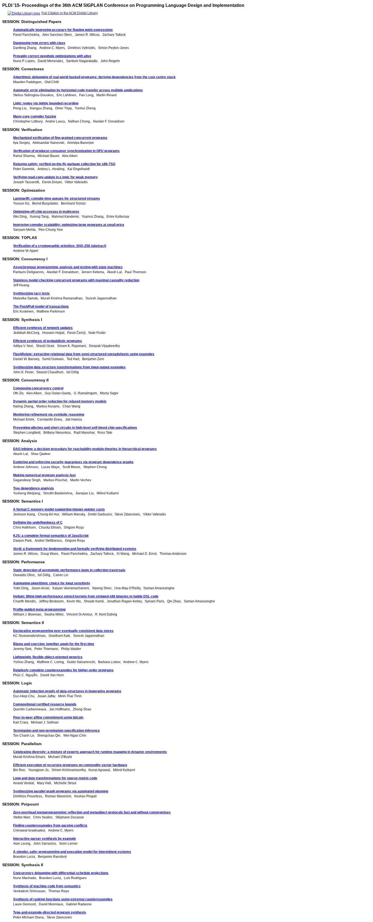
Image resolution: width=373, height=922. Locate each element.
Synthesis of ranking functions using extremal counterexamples (63, 899)
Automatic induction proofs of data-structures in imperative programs (67, 691)
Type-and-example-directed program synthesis (49, 912)
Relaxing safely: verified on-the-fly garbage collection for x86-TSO (64, 164)
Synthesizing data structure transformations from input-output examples (69, 367)
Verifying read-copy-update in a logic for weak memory (55, 177)
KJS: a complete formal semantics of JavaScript (50, 536)
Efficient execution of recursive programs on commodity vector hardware (70, 765)
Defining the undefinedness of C (38, 522)
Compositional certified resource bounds (44, 704)
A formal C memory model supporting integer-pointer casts (59, 509)
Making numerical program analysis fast (44, 475)
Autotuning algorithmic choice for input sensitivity (51, 583)
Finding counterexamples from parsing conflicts (50, 825)
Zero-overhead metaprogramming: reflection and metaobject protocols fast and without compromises (92, 812)
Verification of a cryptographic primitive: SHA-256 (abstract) (59, 246)
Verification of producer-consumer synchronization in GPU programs (66, 151)
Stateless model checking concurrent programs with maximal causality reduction (76, 280)
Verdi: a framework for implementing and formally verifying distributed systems (74, 549)
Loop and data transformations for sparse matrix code (55, 778)
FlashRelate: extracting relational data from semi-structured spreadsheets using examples (83, 354)
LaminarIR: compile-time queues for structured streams (56, 198)
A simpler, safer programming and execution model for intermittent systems (72, 852)
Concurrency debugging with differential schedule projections (60, 873)
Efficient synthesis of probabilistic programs (47, 341)
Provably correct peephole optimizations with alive (52, 56)
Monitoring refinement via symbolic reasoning (48, 414)
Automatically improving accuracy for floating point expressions (63, 30)
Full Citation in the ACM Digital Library (70, 13)
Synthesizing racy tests (31, 293)
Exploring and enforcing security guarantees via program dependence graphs (73, 462)
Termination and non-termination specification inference (56, 731)
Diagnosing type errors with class (39, 43)
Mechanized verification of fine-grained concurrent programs (60, 138)
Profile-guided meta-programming (39, 609)
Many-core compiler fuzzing (34, 116)
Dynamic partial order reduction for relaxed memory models (59, 401)
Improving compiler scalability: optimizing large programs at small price (68, 225)
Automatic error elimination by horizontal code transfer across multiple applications (78, 90)
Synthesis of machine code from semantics (47, 886)
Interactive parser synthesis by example (44, 839)
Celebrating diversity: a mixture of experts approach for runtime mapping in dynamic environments (90, 752)
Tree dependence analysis (33, 488)
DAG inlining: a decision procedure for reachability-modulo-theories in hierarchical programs (85, 449)
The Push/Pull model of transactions (41, 306)
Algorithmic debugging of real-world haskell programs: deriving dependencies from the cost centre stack (94, 77)
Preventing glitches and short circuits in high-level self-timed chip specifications (75, 428)
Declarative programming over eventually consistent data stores (63, 631)
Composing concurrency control (38, 388)
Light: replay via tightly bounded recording (45, 103)
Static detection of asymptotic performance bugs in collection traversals (69, 570)
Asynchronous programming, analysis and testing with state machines (68, 267)
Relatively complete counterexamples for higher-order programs (63, 670)
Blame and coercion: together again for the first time (53, 644)
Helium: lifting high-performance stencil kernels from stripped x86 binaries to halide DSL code (85, 596)
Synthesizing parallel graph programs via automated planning (60, 791)
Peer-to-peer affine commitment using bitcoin (48, 717)
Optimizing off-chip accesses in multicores (46, 212)
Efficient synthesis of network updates (43, 328)
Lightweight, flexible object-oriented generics (47, 657)
